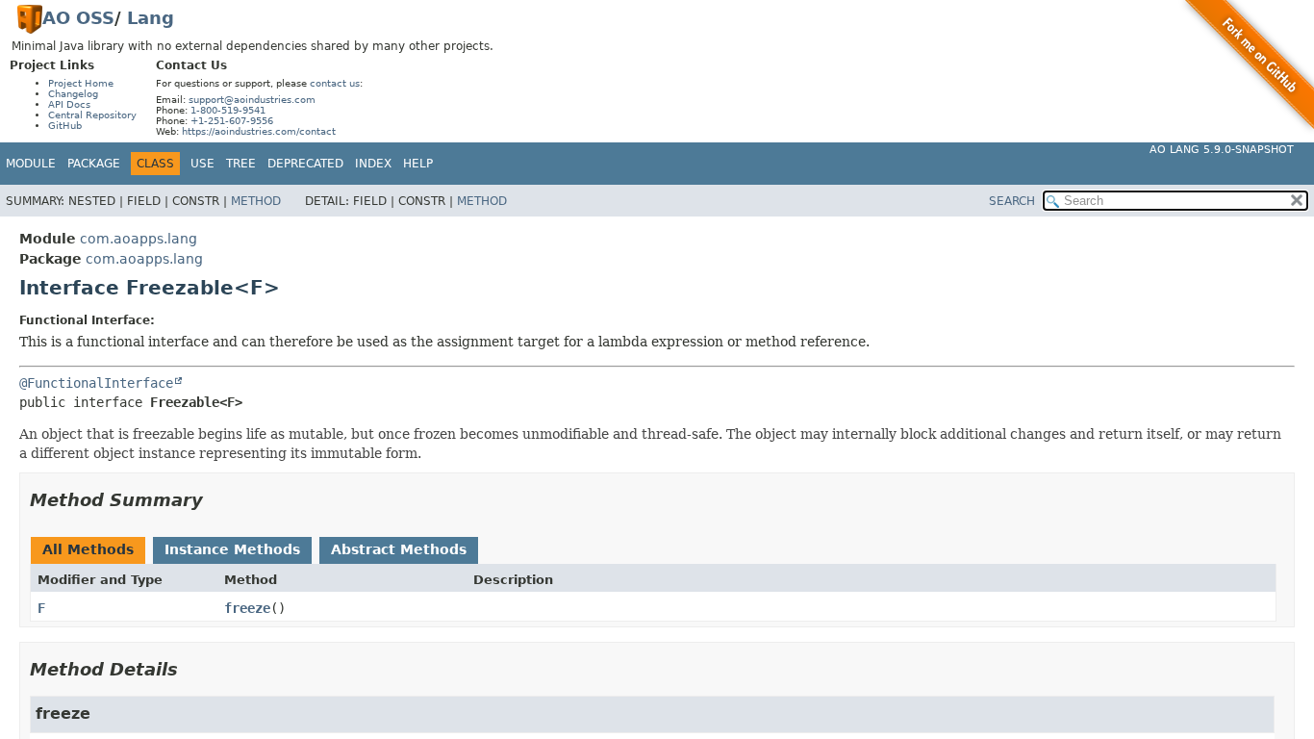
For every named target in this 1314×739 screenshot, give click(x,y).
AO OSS (78, 18)
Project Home (81, 83)
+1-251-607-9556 (231, 120)
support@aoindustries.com (252, 99)
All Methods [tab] (88, 549)
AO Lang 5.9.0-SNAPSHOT (1222, 149)
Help (418, 163)
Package (93, 163)
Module (31, 163)
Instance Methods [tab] (232, 549)
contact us (335, 83)
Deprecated (305, 163)
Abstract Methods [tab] (399, 549)
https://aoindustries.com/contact (259, 131)
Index (373, 163)
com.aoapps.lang (138, 238)
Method (256, 201)
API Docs (69, 104)
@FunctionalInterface (96, 383)
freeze (247, 608)
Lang (150, 18)
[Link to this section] (216, 500)
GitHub (65, 125)
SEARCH (1012, 201)
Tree (241, 163)
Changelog (73, 94)
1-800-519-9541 (227, 110)
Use (202, 163)
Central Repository (92, 115)
